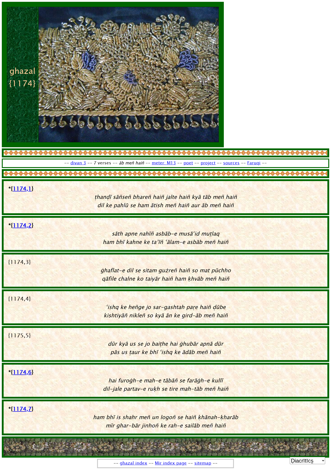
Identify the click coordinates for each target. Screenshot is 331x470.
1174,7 (22, 409)
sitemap (202, 463)
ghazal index (133, 463)
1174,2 (22, 225)
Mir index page (171, 463)
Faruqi (254, 163)
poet (188, 163)
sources (231, 163)
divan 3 (78, 163)
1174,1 (22, 189)
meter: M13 (164, 163)
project (208, 163)
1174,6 (22, 372)
